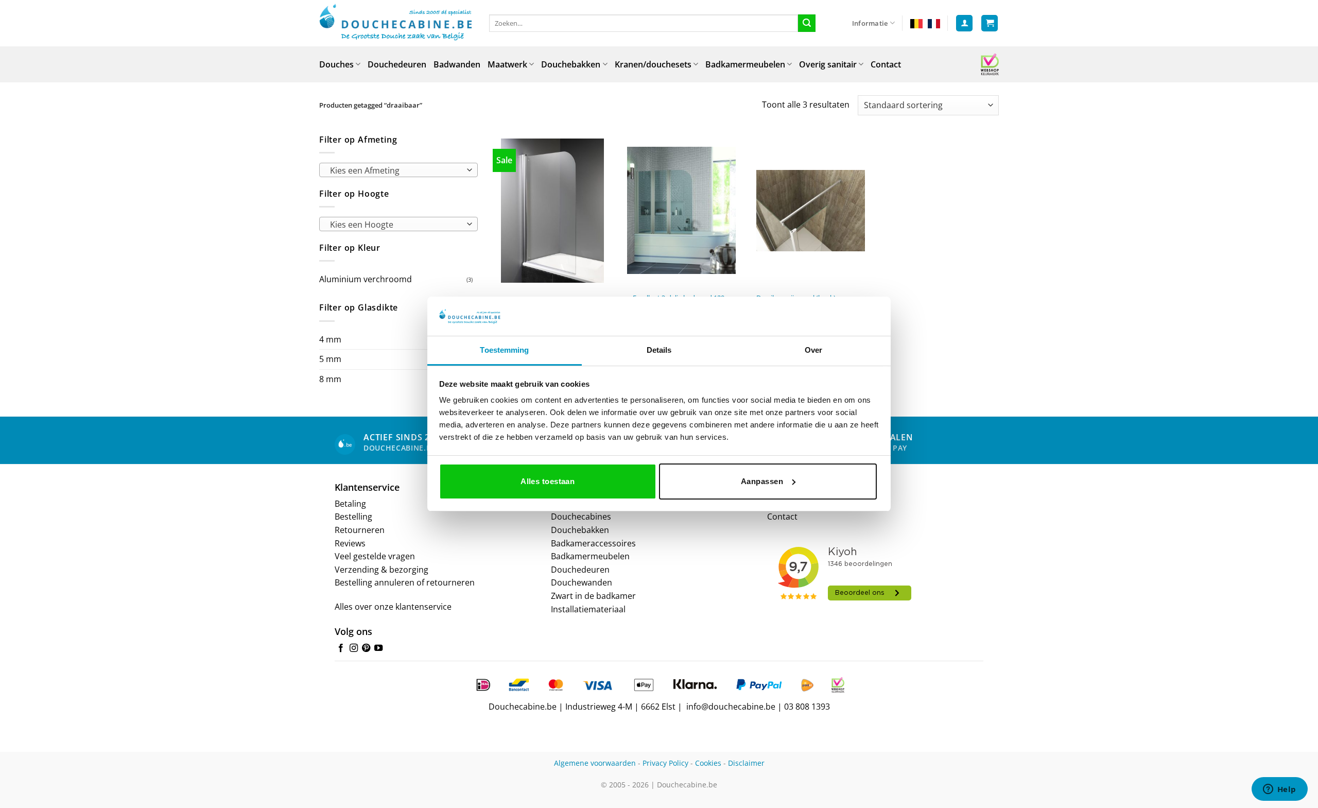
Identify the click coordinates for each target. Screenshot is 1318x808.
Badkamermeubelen (745, 64)
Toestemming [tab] (504, 350)
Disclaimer (746, 763)
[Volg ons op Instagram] (354, 648)
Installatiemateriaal (588, 609)
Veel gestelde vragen (375, 556)
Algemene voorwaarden (595, 763)
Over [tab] (813, 350)
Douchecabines (581, 516)
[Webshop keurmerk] (990, 64)
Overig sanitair (828, 64)
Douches (336, 64)
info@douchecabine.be (730, 706)
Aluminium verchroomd (365, 279)
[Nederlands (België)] (916, 23)
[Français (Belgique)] (934, 23)
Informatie (870, 23)
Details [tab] (659, 350)
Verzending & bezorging (381, 569)
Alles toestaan (548, 481)
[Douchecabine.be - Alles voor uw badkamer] (396, 23)
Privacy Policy (665, 763)
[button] (964, 23)
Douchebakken (570, 64)
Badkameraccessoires (593, 543)
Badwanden (456, 64)
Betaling (350, 503)
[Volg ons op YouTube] (378, 648)
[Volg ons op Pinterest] (366, 648)
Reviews (350, 543)
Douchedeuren (397, 64)
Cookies (708, 763)
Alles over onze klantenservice (393, 606)
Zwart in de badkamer (593, 595)
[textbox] (396, 170)
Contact (886, 64)
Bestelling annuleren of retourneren (405, 582)
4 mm (330, 339)
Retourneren (360, 530)
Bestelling (353, 516)
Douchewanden (581, 582)
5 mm (330, 359)
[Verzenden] (807, 23)
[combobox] (398, 170)
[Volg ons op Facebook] (341, 648)
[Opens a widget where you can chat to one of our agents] (1279, 790)
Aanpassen (762, 481)
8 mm (330, 379)
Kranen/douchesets (653, 64)
